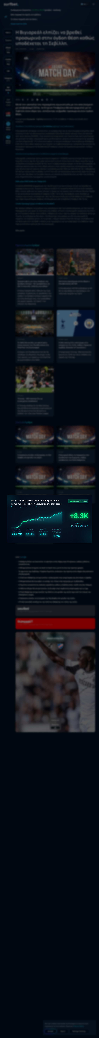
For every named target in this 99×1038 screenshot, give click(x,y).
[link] (49, 519)
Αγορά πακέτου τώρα (78, 501)
